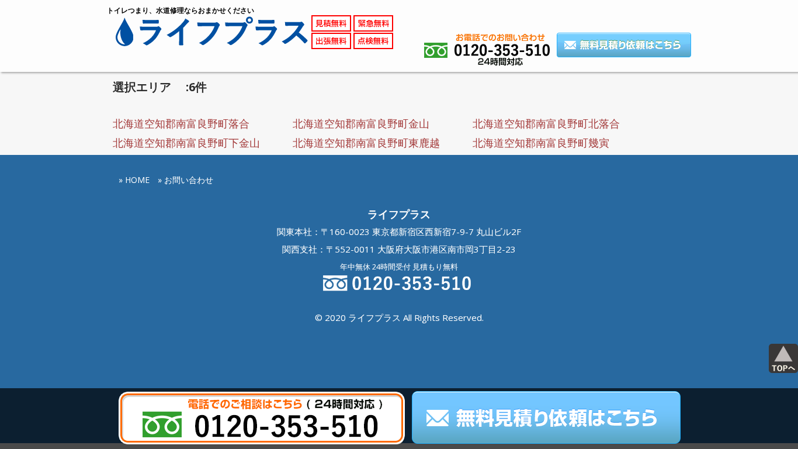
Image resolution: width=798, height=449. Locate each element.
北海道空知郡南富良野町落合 (181, 123)
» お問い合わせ (185, 179)
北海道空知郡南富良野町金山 (361, 123)
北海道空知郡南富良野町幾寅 (541, 143)
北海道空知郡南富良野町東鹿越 (366, 143)
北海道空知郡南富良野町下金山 (186, 143)
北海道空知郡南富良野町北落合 (546, 123)
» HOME (134, 179)
